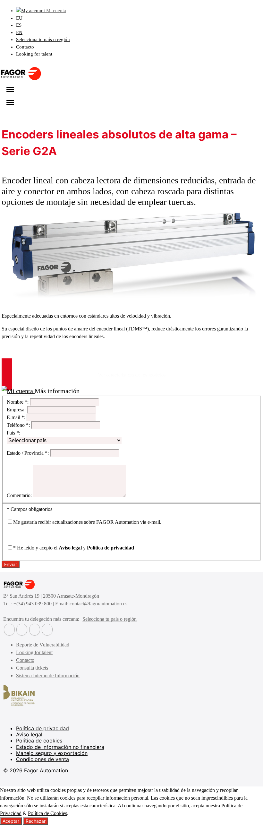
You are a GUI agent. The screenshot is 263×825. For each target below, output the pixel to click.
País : (13, 432)
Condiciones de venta (42, 759)
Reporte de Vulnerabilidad (42, 644)
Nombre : (18, 402)
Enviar (10, 564)
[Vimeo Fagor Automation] (34, 630)
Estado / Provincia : (28, 453)
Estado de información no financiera (60, 747)
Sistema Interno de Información (48, 675)
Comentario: (19, 495)
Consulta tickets (32, 668)
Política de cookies (39, 740)
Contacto (25, 46)
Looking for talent (34, 54)
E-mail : (16, 417)
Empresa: (16, 409)
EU (19, 18)
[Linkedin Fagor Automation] (21, 630)
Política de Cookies (47, 813)
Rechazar (36, 821)
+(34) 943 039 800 (33, 603)
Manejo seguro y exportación (52, 753)
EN (19, 32)
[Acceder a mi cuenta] (18, 390)
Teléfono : (18, 425)
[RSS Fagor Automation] (47, 630)
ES (18, 25)
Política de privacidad (110, 547)
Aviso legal (70, 547)
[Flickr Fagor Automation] (9, 630)
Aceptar (11, 821)
